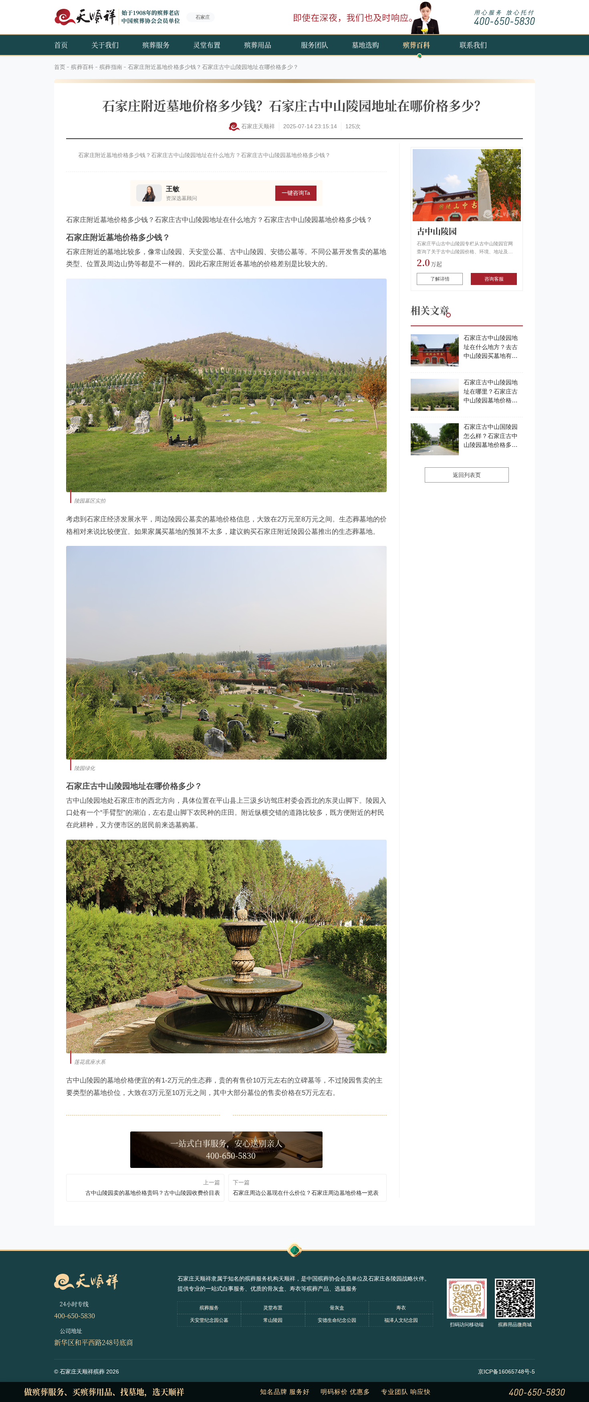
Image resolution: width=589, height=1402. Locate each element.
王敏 (173, 189)
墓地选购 (365, 45)
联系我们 (473, 45)
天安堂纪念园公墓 (209, 1320)
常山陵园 (272, 1320)
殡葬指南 (110, 67)
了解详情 (440, 279)
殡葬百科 (416, 45)
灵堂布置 (206, 45)
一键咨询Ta (296, 193)
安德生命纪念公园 (337, 1320)
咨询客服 (494, 279)
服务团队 (314, 45)
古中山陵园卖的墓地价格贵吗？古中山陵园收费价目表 (152, 1193)
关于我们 (105, 45)
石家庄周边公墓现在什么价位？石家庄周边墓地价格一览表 (306, 1193)
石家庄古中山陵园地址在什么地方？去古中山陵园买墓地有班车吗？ (491, 347)
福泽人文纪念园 (401, 1320)
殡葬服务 (155, 45)
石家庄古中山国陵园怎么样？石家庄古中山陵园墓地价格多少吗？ (491, 436)
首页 (61, 45)
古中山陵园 (437, 231)
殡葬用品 (257, 45)
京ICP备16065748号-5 (506, 1371)
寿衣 (401, 1308)
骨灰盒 (337, 1308)
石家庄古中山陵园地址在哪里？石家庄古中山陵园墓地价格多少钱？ (491, 392)
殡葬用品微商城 (515, 1324)
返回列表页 (467, 475)
